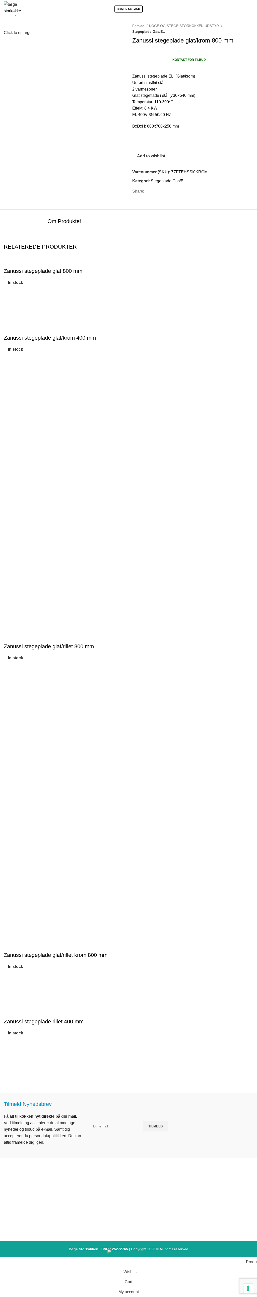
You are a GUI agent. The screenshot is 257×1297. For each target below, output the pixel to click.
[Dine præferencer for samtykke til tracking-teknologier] (248, 1288)
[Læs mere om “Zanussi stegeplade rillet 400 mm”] (10, 1059)
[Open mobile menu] (251, 9)
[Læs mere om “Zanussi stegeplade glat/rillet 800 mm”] (10, 684)
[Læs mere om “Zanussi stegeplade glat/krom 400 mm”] (10, 375)
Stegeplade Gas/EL (148, 32)
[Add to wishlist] (10, 296)
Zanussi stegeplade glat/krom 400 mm (50, 338)
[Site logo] (12, 8)
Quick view (10, 321)
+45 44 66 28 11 (45, 1217)
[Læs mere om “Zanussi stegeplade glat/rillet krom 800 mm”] (10, 992)
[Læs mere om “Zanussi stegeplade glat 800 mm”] (10, 308)
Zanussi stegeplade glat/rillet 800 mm (49, 646)
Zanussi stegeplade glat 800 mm (43, 271)
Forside (138, 26)
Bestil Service (128, 8)
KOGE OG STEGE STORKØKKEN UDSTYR (184, 26)
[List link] (128, 1201)
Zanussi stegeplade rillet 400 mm (44, 1021)
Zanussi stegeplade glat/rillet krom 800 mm (55, 955)
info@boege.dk (45, 1227)
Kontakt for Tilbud (189, 60)
